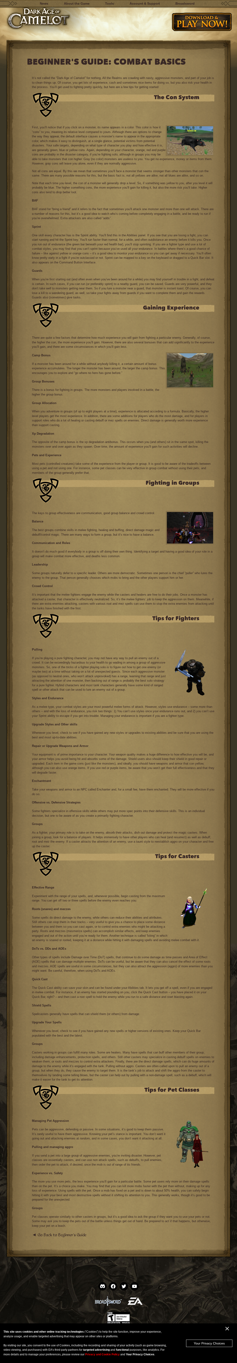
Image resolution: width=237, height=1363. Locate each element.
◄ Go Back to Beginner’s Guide (59, 1234)
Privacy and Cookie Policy (102, 1354)
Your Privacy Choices (209, 1343)
